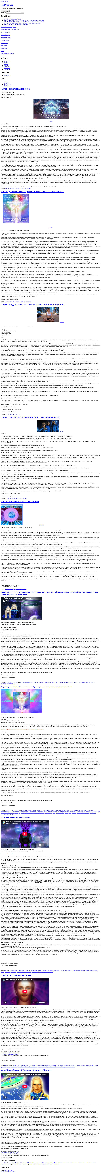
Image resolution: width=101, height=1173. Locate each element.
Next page (10, 1170)
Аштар (38, 810)
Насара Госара (96, 811)
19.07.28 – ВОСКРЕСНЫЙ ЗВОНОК (13, 19)
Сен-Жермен (68, 813)
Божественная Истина (46, 810)
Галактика (36, 682)
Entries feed (6, 83)
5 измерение (24, 810)
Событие (74, 813)
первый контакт (77, 682)
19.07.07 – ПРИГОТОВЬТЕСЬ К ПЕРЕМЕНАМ (16, 24)
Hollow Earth (4, 48)
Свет (54, 813)
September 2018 (7, 69)
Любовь (83, 811)
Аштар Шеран (42, 1162)
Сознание (79, 813)
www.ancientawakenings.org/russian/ (9, 1054)
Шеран (94, 813)
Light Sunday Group (5, 37)
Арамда (34, 810)
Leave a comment (27, 188)
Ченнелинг (3, 683)
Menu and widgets (5, 11)
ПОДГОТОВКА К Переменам (26, 813)
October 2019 (7, 61)
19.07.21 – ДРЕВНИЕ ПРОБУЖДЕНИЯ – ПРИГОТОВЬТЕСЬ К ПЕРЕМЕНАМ (24, 20)
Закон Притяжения (63, 811)
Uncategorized (7, 75)
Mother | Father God (5, 32)
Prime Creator (4, 45)
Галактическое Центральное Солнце (38, 811)
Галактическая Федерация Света (20, 811)
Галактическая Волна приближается (15, 817)
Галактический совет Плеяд (46, 682)
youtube (50, 121)
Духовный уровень (53, 811)
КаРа (71, 682)
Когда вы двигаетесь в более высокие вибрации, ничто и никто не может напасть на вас (36, 687)
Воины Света (29, 682)
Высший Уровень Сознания (86, 810)
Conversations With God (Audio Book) (10, 29)
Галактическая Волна (6, 811)
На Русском (7, 4)
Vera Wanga (23, 682)
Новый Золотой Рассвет (7, 813)
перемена (15, 813)
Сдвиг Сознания (60, 813)
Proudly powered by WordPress (8, 1171)
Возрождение (62, 810)
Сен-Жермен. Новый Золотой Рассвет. (16, 975)
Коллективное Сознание (74, 811)
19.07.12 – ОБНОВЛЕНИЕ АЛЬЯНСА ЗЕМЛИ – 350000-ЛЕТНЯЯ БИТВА (22, 23)
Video (5, 970)
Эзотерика (3, 814)
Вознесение (55, 810)
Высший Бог (75, 810)
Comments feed (7, 84)
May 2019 (6, 65)
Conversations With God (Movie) (8, 27)
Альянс (29, 810)
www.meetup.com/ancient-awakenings (10, 1052)
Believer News (4, 43)
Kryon (2, 51)
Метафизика (89, 811)
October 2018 (7, 68)
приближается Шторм (40, 813)
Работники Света (90, 682)
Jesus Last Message (5, 35)
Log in (5, 81)
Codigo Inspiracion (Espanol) (7, 53)
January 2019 (7, 66)
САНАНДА (49, 813)
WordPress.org (7, 85)
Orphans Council (5, 40)
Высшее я (68, 810)
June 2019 (6, 64)
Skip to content (4, 1)
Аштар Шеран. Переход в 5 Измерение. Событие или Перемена (26, 1070)
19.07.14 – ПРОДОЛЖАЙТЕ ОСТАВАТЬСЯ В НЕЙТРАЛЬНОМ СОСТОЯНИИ (24, 21)
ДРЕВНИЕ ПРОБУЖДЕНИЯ (61, 682)
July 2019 (6, 62)
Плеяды (83, 682)
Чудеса (90, 813)
